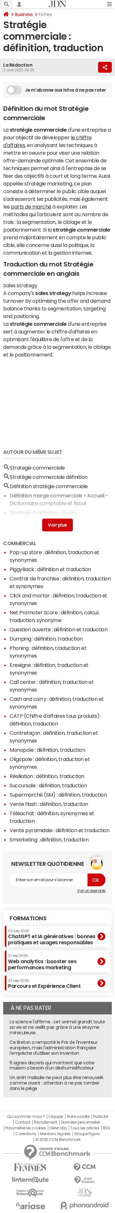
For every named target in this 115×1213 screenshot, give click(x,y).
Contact (22, 1122)
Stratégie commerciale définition (49, 476)
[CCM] (84, 1167)
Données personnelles (80, 1122)
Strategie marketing (33, 512)
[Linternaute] (30, 1180)
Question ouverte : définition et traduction (58, 629)
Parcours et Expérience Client (44, 983)
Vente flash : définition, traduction (49, 804)
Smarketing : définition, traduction (49, 839)
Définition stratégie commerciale (49, 486)
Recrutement (45, 1122)
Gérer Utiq (58, 1128)
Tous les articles (84, 1128)
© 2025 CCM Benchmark (57, 1140)
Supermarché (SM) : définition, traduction (58, 794)
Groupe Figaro (87, 1134)
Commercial (19, 543)
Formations (28, 918)
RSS (106, 1128)
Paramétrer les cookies (25, 1128)
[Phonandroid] (84, 1205)
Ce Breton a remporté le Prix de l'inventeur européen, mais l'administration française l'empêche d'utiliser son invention (53, 1047)
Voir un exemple (91, 891)
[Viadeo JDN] (84, 1193)
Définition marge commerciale (46, 495)
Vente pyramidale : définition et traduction (59, 830)
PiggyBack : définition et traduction (50, 569)
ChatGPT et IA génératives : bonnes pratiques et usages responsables (52, 937)
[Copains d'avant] (30, 1193)
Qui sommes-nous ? (26, 1117)
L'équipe (56, 1117)
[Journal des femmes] (30, 1167)
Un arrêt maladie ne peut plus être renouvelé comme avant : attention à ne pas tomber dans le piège (56, 1083)
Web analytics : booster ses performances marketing (42, 962)
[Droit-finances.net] (84, 1180)
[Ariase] (30, 1205)
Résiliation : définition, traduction (47, 776)
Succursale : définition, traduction (48, 785)
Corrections (25, 1134)
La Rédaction (17, 65)
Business (24, 14)
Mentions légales (55, 1134)
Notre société (78, 1117)
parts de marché (31, 206)
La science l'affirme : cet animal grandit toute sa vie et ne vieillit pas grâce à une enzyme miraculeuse (57, 1027)
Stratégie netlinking (32, 521)
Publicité (100, 1117)
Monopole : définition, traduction (47, 749)
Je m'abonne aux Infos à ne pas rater (65, 90)
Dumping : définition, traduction (46, 638)
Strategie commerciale (37, 467)
